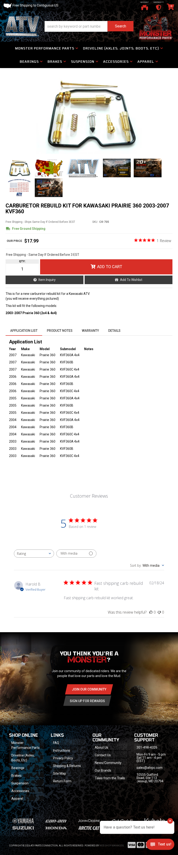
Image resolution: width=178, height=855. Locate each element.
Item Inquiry (47, 280)
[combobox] (34, 553)
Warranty (90, 330)
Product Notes (60, 330)
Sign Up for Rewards (87, 701)
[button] (89, 26)
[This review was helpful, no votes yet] (151, 612)
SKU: (95, 222)
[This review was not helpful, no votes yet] (159, 612)
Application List (24, 330)
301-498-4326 (147, 747)
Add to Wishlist (131, 280)
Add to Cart (109, 266)
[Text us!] (160, 845)
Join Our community (89, 689)
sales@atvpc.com (149, 768)
